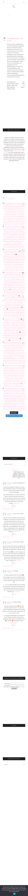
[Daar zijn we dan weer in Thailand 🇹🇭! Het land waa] (14, 329)
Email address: (7, 686)
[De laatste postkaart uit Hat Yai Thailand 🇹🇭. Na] (14, 283)
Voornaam (7, 683)
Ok (14, 893)
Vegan (8, 87)
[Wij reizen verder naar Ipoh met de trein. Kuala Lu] (14, 375)
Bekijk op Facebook (6, 508)
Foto (15, 505)
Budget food (12, 82)
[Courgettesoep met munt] (14, 26)
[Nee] (26, 890)
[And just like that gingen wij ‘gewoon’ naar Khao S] (14, 213)
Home (16, 83)
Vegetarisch (12, 87)
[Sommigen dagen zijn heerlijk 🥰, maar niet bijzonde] (14, 306)
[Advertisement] (14, 111)
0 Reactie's (22, 86)
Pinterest (6, 152)
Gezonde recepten (11, 83)
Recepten (9, 85)
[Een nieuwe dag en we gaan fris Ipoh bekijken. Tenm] (14, 352)
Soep (16, 85)
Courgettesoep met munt (15, 39)
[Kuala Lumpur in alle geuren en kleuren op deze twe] (14, 399)
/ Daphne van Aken (11, 89)
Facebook (15, 150)
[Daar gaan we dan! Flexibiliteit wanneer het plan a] (14, 237)
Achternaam (7, 685)
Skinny (13, 85)
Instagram (20, 150)
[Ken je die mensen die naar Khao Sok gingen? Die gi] (14, 260)
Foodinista (9, 483)
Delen (12, 508)
